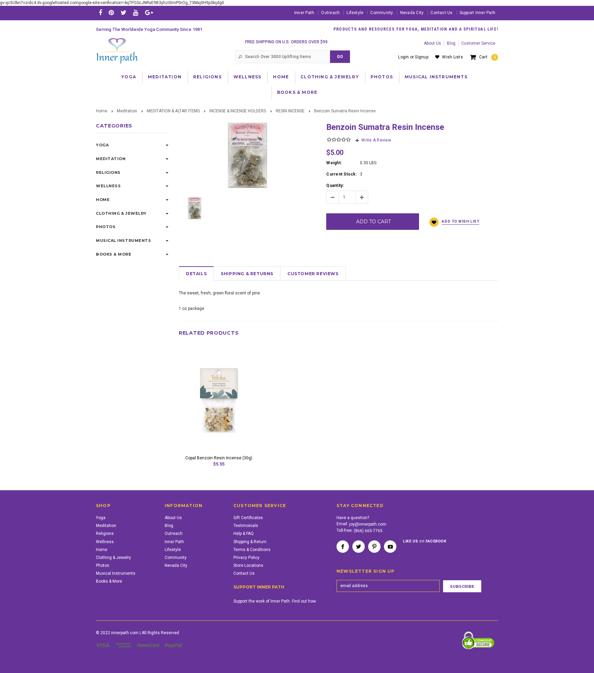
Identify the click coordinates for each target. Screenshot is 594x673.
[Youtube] (135, 12)
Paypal (173, 645)
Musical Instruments (436, 76)
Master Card (149, 645)
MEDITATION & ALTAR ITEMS (173, 111)
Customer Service (478, 43)
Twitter (358, 546)
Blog (451, 43)
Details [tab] (196, 273)
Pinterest (374, 546)
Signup (421, 57)
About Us (432, 43)
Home (281, 76)
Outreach (330, 12)
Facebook (343, 546)
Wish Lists (452, 57)
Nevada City (412, 12)
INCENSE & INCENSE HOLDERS (237, 111)
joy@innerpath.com (367, 524)
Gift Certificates (248, 517)
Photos (382, 76)
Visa (104, 645)
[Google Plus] (149, 12)
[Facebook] (100, 12)
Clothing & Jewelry (329, 76)
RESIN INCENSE (290, 111)
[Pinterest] (111, 12)
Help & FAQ (243, 533)
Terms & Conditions (252, 549)
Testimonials (245, 525)
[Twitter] (123, 12)
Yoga (128, 76)
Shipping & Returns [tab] (247, 273)
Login (403, 57)
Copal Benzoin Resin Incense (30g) (218, 458)
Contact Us (441, 12)
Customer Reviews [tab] (313, 273)
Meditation (165, 76)
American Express (124, 645)
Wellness (247, 76)
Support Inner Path (477, 12)
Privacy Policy (246, 557)
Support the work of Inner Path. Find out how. (275, 601)
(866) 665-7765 (368, 530)
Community (381, 12)
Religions (207, 76)
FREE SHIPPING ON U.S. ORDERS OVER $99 (286, 42)
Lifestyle (354, 12)
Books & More (297, 92)
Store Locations (248, 565)
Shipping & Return (249, 541)
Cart (487, 57)
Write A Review (376, 140)
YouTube (390, 546)
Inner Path (304, 12)
